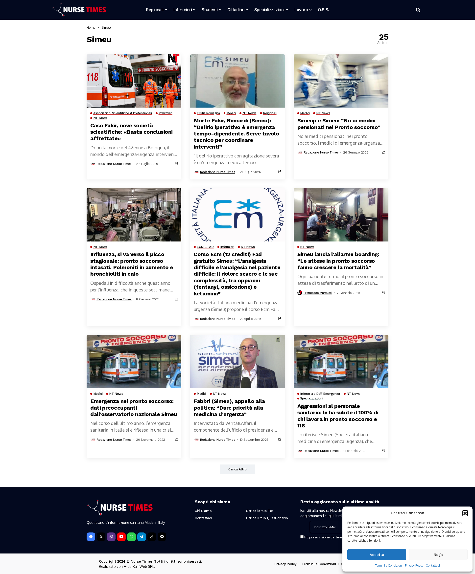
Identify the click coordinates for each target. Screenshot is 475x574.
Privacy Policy (414, 565)
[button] (465, 512)
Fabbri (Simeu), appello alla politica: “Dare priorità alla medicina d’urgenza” (229, 407)
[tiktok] (151, 536)
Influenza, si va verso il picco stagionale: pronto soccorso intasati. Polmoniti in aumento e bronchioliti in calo (131, 264)
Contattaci (433, 565)
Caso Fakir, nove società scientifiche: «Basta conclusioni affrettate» (131, 132)
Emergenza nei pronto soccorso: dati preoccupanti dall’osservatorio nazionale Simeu (133, 407)
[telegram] (141, 536)
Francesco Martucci (318, 293)
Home (91, 27)
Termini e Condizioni (389, 565)
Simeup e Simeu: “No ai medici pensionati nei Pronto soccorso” (338, 123)
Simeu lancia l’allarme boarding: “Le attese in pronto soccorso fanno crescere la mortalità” (338, 260)
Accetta (377, 554)
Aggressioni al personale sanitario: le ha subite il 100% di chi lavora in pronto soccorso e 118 (338, 416)
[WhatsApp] (131, 536)
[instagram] (111, 536)
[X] (101, 536)
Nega (438, 554)
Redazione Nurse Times (114, 164)
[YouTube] (121, 536)
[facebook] (91, 536)
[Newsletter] (162, 536)
